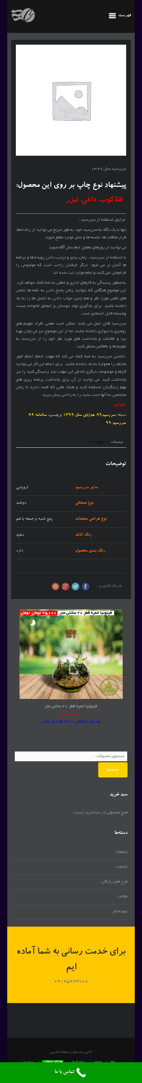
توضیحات (117, 442)
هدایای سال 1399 (78, 415)
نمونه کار (120, 911)
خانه (112, 1062)
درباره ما (28, 1062)
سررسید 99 (116, 423)
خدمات (122, 867)
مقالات (122, 896)
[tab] (117, 442)
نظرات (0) (96, 442)
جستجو (113, 769)
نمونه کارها (78, 1062)
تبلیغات (121, 852)
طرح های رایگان (114, 882)
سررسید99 (106, 415)
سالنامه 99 (38, 415)
